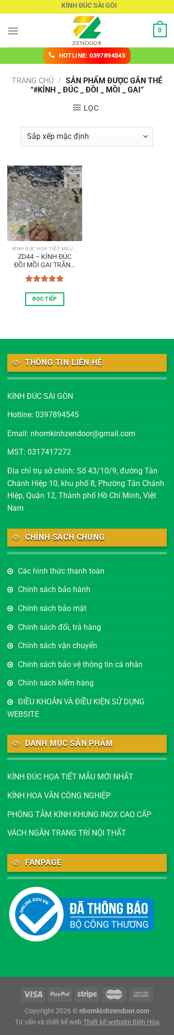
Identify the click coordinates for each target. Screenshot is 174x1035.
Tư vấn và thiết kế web (49, 1022)
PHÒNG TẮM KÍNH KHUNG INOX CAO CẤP (79, 814)
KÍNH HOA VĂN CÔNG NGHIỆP (59, 795)
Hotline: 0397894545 (43, 414)
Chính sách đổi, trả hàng (59, 627)
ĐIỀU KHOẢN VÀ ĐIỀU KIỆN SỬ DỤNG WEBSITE (76, 708)
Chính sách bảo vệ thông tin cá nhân (80, 664)
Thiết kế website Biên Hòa (121, 1022)
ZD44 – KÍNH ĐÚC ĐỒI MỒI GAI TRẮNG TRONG (44, 261)
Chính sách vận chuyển (57, 645)
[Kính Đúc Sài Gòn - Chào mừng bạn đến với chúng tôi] (87, 30)
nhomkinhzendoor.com (114, 1011)
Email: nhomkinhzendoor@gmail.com (71, 433)
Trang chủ (33, 80)
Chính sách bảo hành (54, 589)
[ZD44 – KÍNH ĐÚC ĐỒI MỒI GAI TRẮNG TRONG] (44, 203)
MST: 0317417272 (39, 452)
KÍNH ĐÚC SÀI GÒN (40, 396)
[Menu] (13, 31)
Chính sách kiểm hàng (56, 682)
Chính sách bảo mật (52, 608)
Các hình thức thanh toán (61, 571)
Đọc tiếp (44, 299)
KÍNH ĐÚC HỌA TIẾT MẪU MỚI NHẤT (70, 776)
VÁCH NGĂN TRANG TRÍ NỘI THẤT (66, 832)
